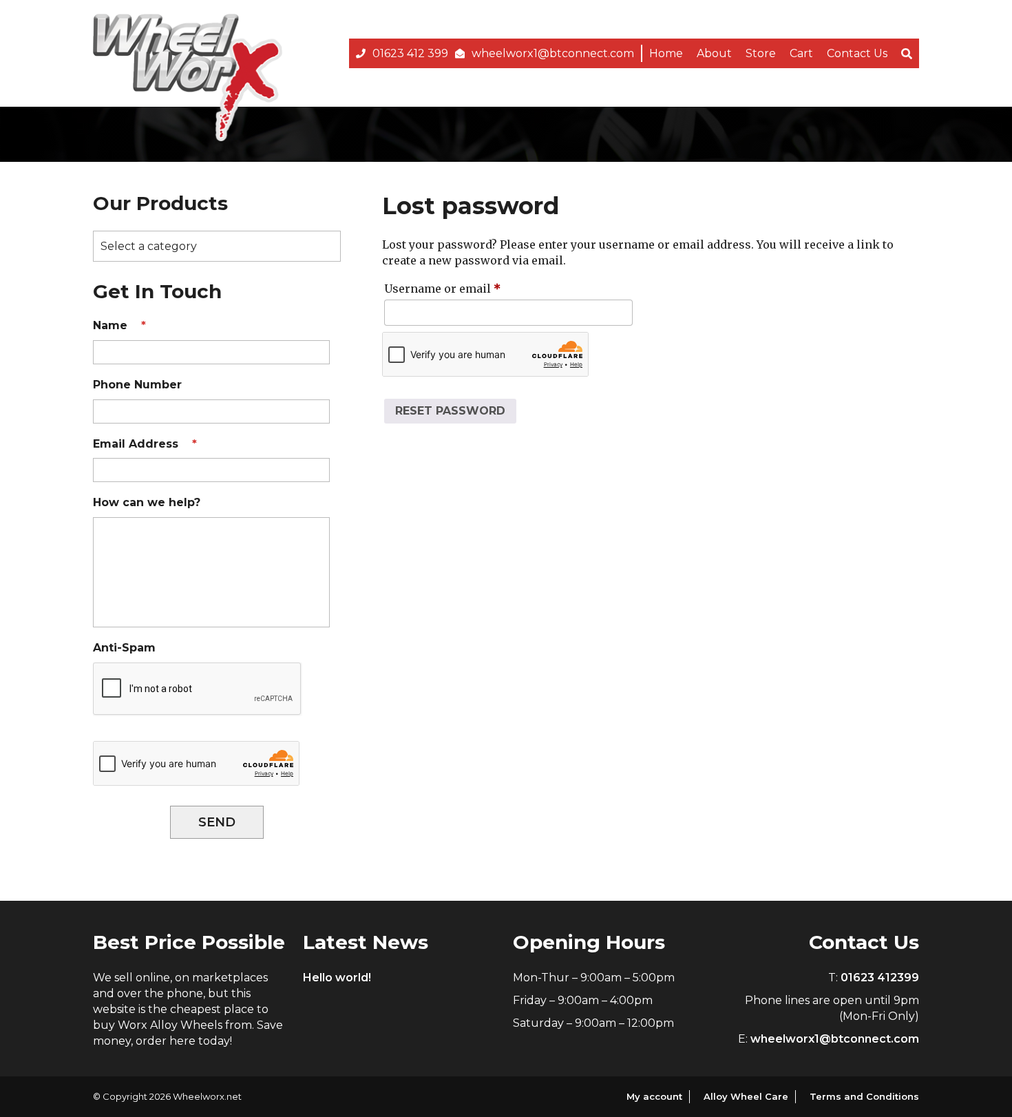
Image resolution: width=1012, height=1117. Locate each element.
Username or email (467, 288)
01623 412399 (880, 977)
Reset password (450, 410)
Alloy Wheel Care (746, 1096)
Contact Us (857, 53)
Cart (801, 53)
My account (654, 1096)
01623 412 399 (410, 53)
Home (666, 53)
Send (216, 822)
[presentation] (197, 689)
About (714, 53)
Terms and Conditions (864, 1096)
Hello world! (337, 977)
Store (761, 53)
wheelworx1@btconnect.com (553, 53)
